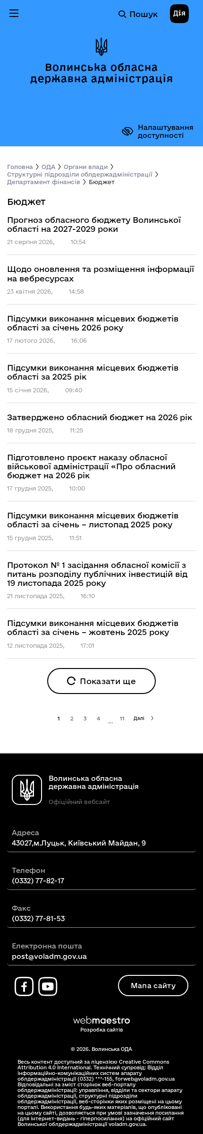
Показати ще (108, 681)
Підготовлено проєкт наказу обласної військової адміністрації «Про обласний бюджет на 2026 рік (91, 466)
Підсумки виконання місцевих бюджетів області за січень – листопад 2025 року (92, 520)
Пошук (143, 13)
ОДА (48, 166)
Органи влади (86, 166)
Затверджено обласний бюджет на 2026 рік (99, 417)
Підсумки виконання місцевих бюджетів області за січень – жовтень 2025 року (92, 627)
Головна (20, 166)
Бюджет (102, 181)
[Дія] (179, 14)
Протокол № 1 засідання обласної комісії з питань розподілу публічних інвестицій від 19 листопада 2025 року (97, 573)
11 (122, 718)
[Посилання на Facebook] (24, 986)
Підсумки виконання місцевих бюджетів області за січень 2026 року (92, 323)
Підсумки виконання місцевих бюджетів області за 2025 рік (92, 372)
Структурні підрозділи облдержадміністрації (79, 174)
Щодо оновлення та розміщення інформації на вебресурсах (100, 273)
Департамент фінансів (43, 181)
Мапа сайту (153, 986)
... (110, 721)
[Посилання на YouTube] (47, 986)
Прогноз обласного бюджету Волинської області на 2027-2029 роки (94, 224)
